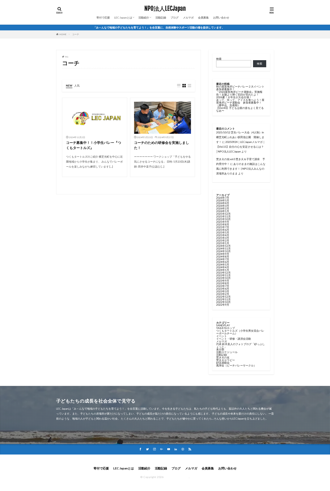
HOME (62, 34)
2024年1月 (222, 269)
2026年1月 (222, 211)
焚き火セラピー (225, 360)
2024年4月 (222, 267)
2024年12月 (223, 245)
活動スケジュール (227, 352)
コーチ (75, 34)
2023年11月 (223, 275)
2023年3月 (222, 291)
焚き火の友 (223, 357)
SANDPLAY (223, 325)
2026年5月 (222, 200)
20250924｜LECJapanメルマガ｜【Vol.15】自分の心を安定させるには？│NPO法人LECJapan (240, 146)
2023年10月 (223, 278)
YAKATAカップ (225, 328)
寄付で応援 (103, 17)
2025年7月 (222, 227)
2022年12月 (223, 296)
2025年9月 (222, 221)
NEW (69, 85)
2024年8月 (222, 256)
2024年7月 (222, 259)
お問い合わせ (221, 17)
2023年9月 (222, 280)
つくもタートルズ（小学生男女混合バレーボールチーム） (240, 332)
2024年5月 (222, 264)
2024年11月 (223, 248)
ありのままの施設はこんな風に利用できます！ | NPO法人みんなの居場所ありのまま (240, 168)
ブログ (175, 17)
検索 (219, 58)
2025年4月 (222, 235)
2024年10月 (223, 251)
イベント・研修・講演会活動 (233, 338)
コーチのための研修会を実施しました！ (161, 145)
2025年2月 (222, 240)
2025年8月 (222, 224)
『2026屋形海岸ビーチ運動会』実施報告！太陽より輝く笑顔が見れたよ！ (239, 93)
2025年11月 (223, 216)
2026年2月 (222, 208)
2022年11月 (223, 299)
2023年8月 (222, 283)
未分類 (220, 349)
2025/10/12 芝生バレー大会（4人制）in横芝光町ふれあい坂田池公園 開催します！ (240, 137)
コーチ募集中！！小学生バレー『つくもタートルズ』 (93, 145)
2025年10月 (223, 219)
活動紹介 (143, 17)
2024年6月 (222, 261)
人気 (77, 85)
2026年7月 (222, 197)
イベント (221, 336)
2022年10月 (223, 302)
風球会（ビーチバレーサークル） (236, 365)
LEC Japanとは (123, 17)
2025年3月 (222, 237)
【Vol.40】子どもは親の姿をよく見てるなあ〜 (240, 109)
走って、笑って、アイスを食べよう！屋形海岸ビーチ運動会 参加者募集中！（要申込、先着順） (240, 102)
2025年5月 (222, 232)
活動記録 (160, 17)
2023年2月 (222, 294)
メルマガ (188, 17)
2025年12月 (223, 213)
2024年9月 (222, 253)
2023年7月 (222, 286)
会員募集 (203, 17)
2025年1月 (222, 243)
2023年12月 (223, 272)
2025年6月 (222, 229)
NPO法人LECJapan (165, 8)
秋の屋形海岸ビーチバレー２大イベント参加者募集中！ (240, 88)
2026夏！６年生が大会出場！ (234, 97)
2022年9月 (222, 304)
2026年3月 (222, 205)
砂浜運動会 (223, 362)
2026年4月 (222, 203)
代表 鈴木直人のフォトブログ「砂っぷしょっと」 (240, 345)
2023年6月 (222, 288)
